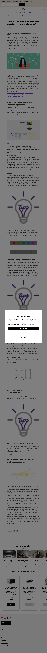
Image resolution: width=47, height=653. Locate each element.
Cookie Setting (23, 337)
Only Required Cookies (23, 333)
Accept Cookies (23, 328)
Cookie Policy (23, 324)
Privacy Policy (31, 324)
